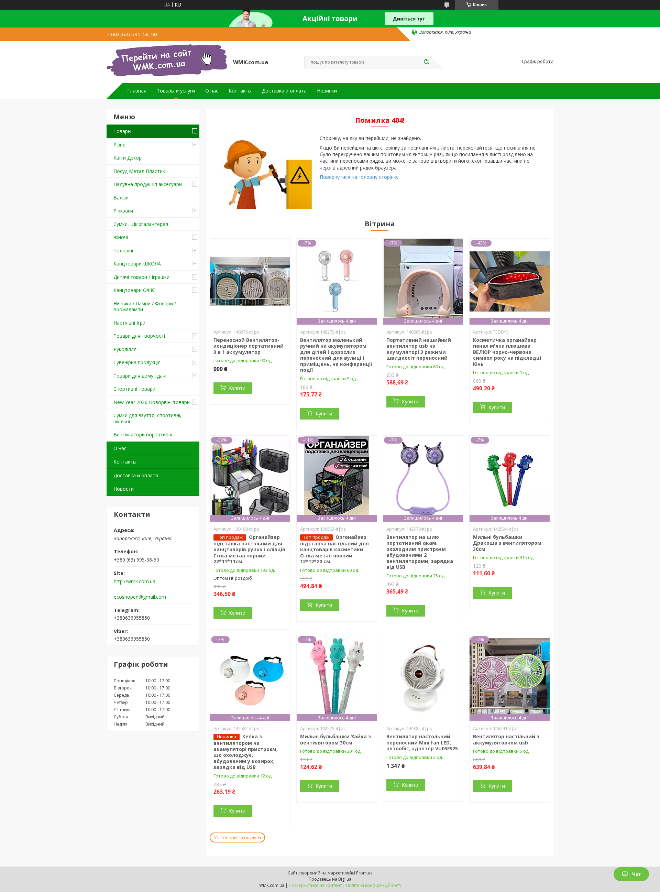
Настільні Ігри (129, 322)
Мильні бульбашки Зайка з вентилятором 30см (335, 739)
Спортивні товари (134, 388)
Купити (237, 388)
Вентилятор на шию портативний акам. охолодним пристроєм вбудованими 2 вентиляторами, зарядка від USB (419, 552)
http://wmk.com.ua (134, 581)
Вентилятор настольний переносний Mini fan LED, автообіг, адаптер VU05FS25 (422, 742)
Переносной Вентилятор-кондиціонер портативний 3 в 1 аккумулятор (248, 346)
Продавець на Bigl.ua (330, 879)
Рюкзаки (123, 210)
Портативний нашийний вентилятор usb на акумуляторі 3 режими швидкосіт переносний (418, 349)
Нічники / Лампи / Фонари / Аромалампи (144, 306)
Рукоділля (124, 349)
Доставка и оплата (284, 90)
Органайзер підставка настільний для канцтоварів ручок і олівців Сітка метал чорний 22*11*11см (249, 549)
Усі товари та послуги (237, 837)
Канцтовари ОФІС (134, 290)
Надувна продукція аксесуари (147, 184)
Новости (123, 489)
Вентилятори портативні (142, 434)
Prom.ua (364, 873)
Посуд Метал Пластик (139, 171)
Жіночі (120, 237)
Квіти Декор (127, 157)
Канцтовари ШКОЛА (137, 263)
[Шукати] (426, 62)
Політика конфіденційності (373, 885)
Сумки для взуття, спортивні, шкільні (147, 418)
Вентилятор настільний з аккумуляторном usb (506, 739)
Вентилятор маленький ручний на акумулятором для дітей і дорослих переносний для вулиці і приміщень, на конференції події (336, 355)
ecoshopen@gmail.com (140, 597)
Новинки (327, 90)
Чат (636, 874)
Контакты (240, 90)
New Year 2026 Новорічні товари (151, 402)
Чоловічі (123, 250)
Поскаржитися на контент (315, 885)
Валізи (121, 197)
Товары (122, 131)
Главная (136, 90)
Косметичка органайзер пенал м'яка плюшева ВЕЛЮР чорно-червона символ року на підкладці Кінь (507, 352)
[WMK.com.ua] (167, 61)
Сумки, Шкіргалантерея (140, 224)
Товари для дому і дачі (139, 375)
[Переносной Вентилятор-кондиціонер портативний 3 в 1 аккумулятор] (250, 282)
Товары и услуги (176, 90)
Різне (119, 144)
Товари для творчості (139, 336)
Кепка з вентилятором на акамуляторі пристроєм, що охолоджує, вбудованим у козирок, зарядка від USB (245, 751)
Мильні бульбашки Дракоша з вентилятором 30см (507, 543)
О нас (211, 90)
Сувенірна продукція (137, 362)
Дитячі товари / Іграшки (141, 277)
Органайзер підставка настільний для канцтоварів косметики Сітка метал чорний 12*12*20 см (334, 549)
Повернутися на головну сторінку (359, 177)
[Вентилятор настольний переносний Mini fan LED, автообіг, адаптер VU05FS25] (423, 678)
